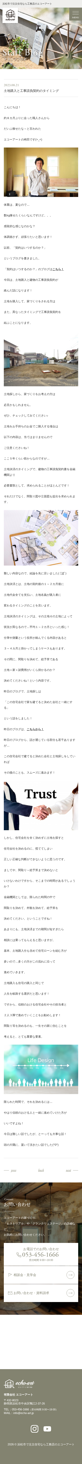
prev (13, 1170)
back (41, 1170)
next (68, 1170)
